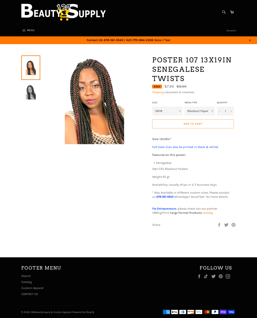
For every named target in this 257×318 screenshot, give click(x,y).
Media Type (191, 102)
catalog (208, 213)
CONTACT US (29, 294)
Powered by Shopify (83, 312)
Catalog (26, 282)
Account (231, 30)
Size (154, 102)
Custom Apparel (32, 288)
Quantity (222, 102)
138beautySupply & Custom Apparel (51, 312)
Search (26, 276)
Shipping (158, 92)
